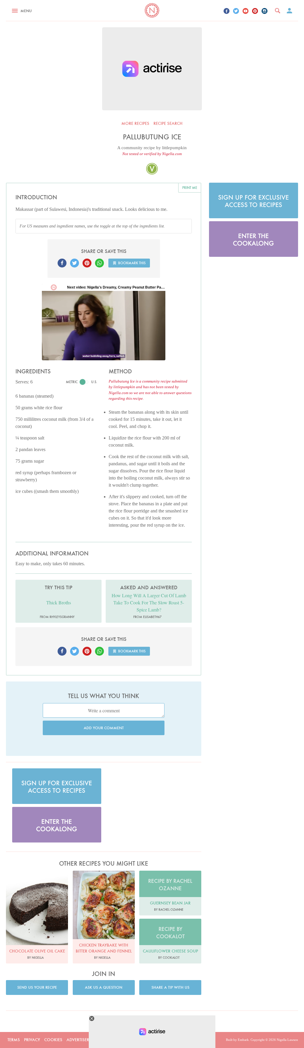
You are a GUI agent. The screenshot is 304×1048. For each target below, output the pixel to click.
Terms (13, 1039)
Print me (189, 187)
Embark (243, 1039)
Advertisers (78, 1039)
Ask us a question (103, 987)
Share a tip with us (170, 987)
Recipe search (168, 123)
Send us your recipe (37, 987)
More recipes (135, 123)
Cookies (53, 1039)
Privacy (32, 1039)
